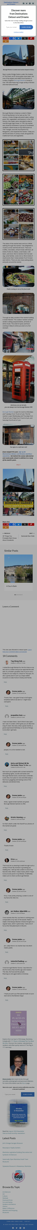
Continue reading (18, 32)
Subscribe (26, 27)
